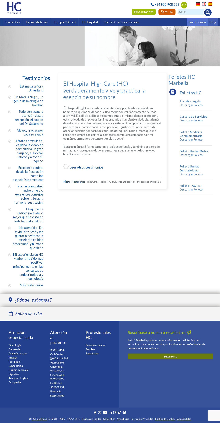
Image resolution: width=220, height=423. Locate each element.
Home (66, 181)
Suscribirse (170, 356)
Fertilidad (14, 361)
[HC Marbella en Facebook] (95, 412)
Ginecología (16, 365)
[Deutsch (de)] (197, 3)
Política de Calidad (91, 418)
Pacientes (12, 22)
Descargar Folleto (191, 105)
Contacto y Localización (121, 22)
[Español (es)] (209, 3)
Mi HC (168, 12)
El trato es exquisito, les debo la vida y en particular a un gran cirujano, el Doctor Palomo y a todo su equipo (28, 151)
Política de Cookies (165, 418)
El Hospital (90, 22)
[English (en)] (203, 3)
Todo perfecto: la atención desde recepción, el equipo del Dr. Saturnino (29, 118)
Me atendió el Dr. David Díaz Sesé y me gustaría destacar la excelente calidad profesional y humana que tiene (28, 238)
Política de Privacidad (142, 418)
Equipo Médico (65, 22)
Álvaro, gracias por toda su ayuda (30, 132)
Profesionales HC (98, 335)
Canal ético (109, 418)
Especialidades (37, 22)
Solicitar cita (145, 12)
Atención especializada (21, 335)
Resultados (92, 353)
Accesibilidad (184, 418)
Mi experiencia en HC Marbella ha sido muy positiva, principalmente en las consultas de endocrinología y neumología (28, 266)
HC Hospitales (39, 418)
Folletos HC (190, 92)
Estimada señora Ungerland (31, 88)
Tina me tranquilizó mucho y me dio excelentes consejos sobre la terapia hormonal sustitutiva (28, 194)
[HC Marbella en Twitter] (99, 412)
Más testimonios (31, 285)
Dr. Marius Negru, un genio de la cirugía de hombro (28, 101)
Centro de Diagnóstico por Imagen (18, 353)
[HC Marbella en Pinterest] (124, 412)
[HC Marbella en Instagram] (115, 412)
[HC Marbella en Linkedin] (110, 412)
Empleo (90, 349)
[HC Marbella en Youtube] (105, 412)
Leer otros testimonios (86, 167)
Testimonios (197, 22)
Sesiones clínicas (95, 345)
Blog (212, 22)
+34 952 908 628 (167, 4)
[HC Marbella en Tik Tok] (119, 412)
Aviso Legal (123, 418)
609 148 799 (60, 358)
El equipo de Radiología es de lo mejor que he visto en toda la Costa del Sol (28, 215)
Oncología (15, 345)
